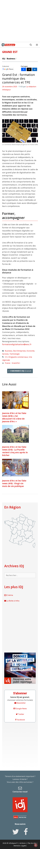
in (35, 69)
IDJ (3, 58)
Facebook (20, 719)
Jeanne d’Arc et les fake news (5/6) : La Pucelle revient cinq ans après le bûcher (15, 451)
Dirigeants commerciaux (18, 357)
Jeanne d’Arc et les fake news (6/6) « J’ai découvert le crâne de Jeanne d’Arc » (14, 417)
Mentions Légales (20, 846)
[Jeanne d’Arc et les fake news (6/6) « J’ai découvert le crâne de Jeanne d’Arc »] (15, 400)
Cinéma (9, 595)
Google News (21, 708)
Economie (30, 351)
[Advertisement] (20, 21)
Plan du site (32, 843)
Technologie (14, 354)
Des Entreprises (19, 351)
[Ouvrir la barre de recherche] (31, 44)
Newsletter (21, 703)
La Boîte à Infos (12, 600)
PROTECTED (22, 817)
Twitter (21, 714)
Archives (23, 843)
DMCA (15, 817)
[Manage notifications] (35, 845)
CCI (6, 357)
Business (11, 58)
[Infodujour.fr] (8, 44)
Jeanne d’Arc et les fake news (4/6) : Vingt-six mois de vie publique (14, 483)
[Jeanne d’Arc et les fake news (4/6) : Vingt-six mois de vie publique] (15, 467)
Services (5, 354)
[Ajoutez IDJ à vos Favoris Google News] (8, 69)
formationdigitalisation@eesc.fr (16, 344)
